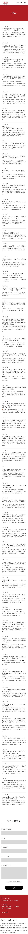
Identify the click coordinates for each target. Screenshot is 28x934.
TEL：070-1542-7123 (7, 908)
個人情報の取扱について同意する (14, 881)
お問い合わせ (23, 2)
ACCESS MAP (5, 912)
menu (17, 2)
